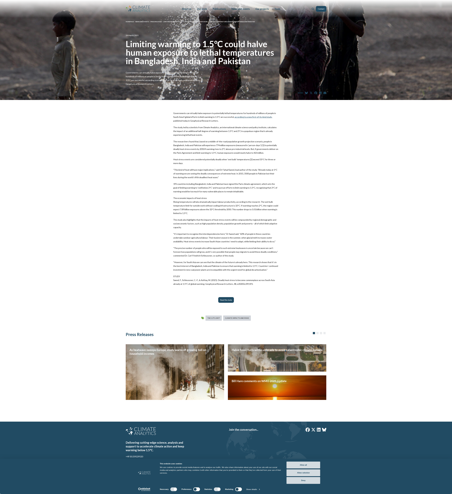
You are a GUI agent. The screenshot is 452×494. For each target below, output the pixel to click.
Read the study (226, 300)
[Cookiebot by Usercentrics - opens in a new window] (144, 489)
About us (186, 8)
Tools (277, 8)
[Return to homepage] (138, 9)
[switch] (196, 489)
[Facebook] (308, 429)
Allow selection (303, 473)
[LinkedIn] (319, 429)
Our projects (262, 8)
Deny (303, 480)
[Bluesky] (324, 429)
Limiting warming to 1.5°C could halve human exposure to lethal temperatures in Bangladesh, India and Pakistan (209, 22)
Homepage (130, 22)
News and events (241, 8)
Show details (251, 489)
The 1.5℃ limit (213, 318)
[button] (313, 8)
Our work (202, 8)
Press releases (156, 22)
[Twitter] (313, 429)
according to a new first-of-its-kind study (253, 117)
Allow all (303, 465)
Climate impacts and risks (237, 318)
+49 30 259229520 (134, 456)
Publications (219, 8)
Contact (321, 9)
